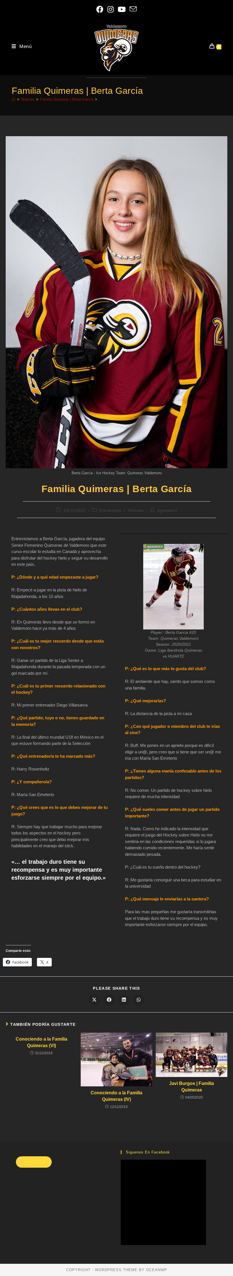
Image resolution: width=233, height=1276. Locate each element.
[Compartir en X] (94, 1000)
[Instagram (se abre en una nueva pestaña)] (110, 9)
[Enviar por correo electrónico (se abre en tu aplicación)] (133, 9)
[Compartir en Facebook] (109, 1000)
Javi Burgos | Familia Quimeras (191, 1086)
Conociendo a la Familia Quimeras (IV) (116, 1095)
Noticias (136, 510)
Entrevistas (110, 510)
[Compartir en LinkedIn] (124, 1000)
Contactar (34, 1162)
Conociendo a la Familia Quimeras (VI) (41, 1042)
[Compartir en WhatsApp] (138, 1000)
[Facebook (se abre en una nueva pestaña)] (99, 9)
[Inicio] (13, 99)
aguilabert (167, 510)
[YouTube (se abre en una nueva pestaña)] (122, 9)
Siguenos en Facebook (148, 1152)
